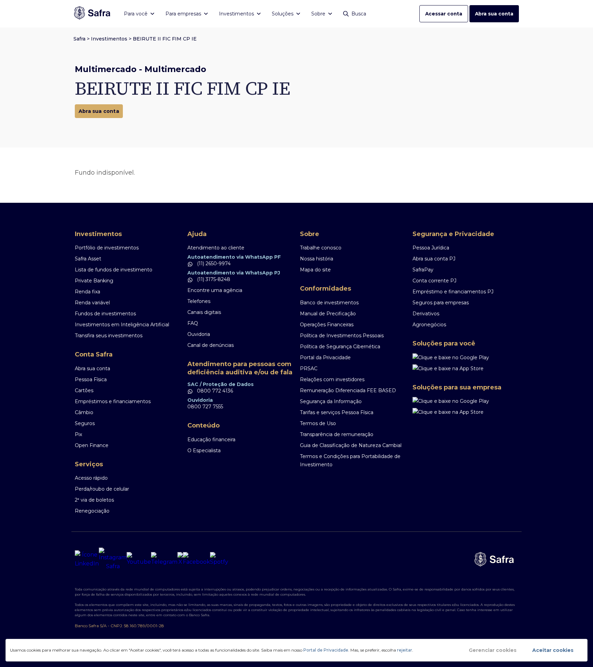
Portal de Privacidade (325, 650)
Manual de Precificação (328, 314)
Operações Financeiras (326, 324)
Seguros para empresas (440, 303)
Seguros (85, 423)
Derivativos (425, 314)
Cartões (84, 390)
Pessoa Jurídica (430, 248)
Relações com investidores (332, 379)
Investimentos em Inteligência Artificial (122, 324)
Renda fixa (87, 292)
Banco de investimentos (329, 303)
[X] (180, 559)
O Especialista (204, 450)
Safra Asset (88, 259)
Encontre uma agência (214, 290)
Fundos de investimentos (105, 314)
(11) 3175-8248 (213, 279)
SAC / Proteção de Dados (220, 384)
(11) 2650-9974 (213, 263)
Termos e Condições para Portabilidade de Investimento (350, 460)
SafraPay (422, 270)
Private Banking (94, 281)
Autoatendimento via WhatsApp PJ (233, 272)
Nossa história (316, 259)
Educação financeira (211, 439)
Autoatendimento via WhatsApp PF (234, 257)
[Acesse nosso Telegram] (164, 559)
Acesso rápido (91, 478)
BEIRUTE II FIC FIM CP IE (165, 39)
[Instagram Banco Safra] (113, 559)
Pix (78, 434)
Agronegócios (429, 324)
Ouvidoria (198, 334)
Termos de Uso (318, 423)
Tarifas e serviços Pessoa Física (336, 412)
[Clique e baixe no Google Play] (465, 357)
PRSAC (308, 368)
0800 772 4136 (214, 391)
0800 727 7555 (205, 406)
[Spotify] (219, 559)
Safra (79, 39)
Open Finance (91, 445)
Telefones (198, 301)
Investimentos (109, 39)
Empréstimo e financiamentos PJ (452, 292)
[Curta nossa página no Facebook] (196, 559)
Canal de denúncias (210, 345)
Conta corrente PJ (434, 281)
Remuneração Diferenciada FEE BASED (348, 390)
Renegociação (92, 511)
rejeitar (404, 650)
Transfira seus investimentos (108, 335)
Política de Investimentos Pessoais (342, 335)
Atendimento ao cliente (215, 248)
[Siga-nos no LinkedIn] (87, 559)
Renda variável (92, 303)
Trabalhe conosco (320, 248)
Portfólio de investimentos (107, 248)
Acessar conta (443, 13)
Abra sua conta (494, 13)
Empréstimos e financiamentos (113, 401)
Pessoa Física (91, 379)
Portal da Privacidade (325, 357)
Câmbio (84, 412)
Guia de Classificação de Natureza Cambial (351, 445)
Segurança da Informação (331, 401)
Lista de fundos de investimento (113, 270)
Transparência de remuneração (336, 434)
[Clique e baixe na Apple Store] (465, 368)
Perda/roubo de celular (102, 489)
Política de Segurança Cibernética (340, 346)
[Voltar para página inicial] (92, 13)
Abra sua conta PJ (433, 259)
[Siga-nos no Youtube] (139, 559)
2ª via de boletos (94, 500)
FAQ (192, 323)
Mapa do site (315, 270)
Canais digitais (204, 312)
